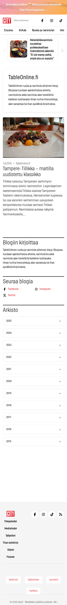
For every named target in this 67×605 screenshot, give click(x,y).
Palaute (10, 557)
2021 (8, 369)
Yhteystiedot (10, 521)
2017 (8, 417)
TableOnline (33, 580)
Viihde (22, 30)
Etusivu (8, 30)
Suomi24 (53, 580)
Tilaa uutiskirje (10, 542)
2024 (8, 333)
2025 (8, 321)
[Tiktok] (61, 20)
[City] (11, 514)
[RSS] (60, 514)
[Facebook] (42, 20)
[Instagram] (51, 20)
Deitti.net (13, 580)
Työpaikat (10, 535)
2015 (8, 441)
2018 (8, 405)
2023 (8, 345)
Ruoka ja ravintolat (43, 30)
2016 (8, 429)
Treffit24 (33, 591)
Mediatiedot (10, 528)
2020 (9, 381)
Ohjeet (10, 550)
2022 (8, 357)
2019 (8, 393)
